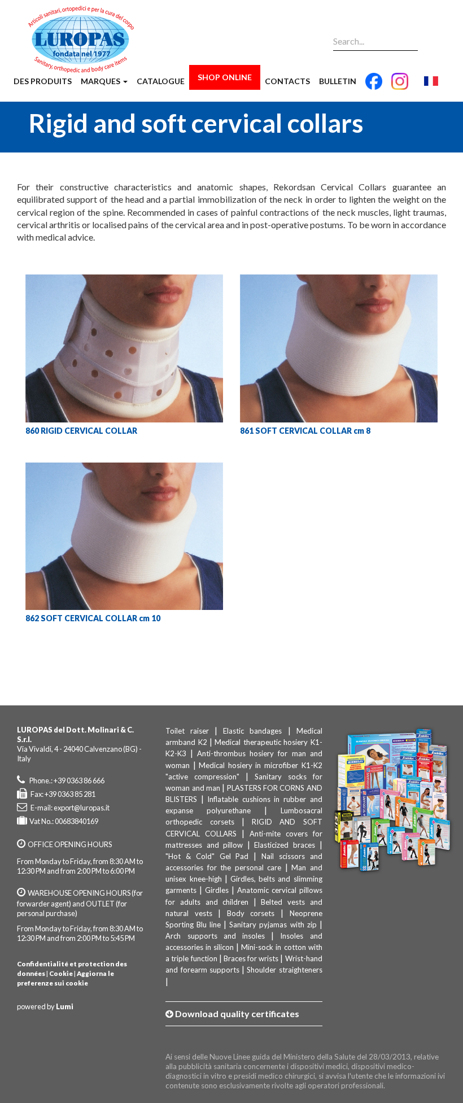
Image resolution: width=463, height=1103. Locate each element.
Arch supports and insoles (215, 935)
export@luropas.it (82, 807)
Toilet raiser (187, 730)
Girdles (217, 890)
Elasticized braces (284, 844)
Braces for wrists (251, 958)
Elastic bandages (252, 730)
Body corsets (251, 913)
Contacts (287, 81)
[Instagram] (400, 86)
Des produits (43, 81)
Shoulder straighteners (284, 969)
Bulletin (337, 81)
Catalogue (161, 81)
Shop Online (225, 77)
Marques (101, 81)
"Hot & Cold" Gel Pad (206, 856)
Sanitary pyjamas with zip (272, 924)
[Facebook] (374, 86)
